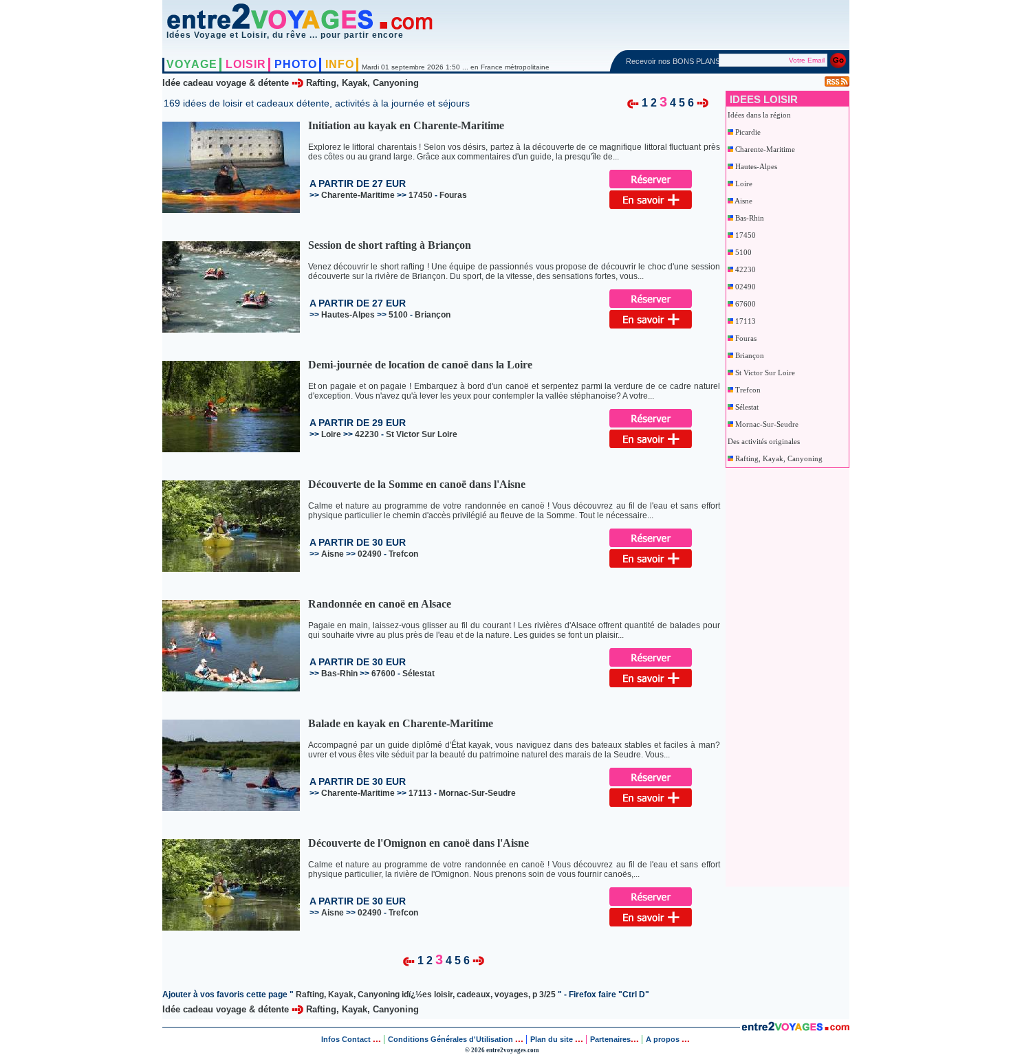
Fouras (746, 338)
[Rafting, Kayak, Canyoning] (633, 102)
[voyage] (795, 1028)
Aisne (743, 201)
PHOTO (295, 64)
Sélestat (747, 407)
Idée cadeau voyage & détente (225, 83)
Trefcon (748, 390)
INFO (339, 64)
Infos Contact (347, 1039)
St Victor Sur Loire (765, 372)
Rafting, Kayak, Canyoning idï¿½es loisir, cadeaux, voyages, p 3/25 (426, 994)
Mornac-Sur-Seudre (766, 424)
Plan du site (551, 1039)
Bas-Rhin (749, 218)
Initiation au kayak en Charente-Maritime (406, 125)
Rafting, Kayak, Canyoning (362, 83)
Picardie (748, 132)
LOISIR (246, 64)
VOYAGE (191, 64)
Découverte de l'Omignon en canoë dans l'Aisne (418, 843)
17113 (745, 321)
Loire (743, 183)
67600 (745, 304)
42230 (745, 269)
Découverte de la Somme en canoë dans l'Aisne (416, 484)
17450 (745, 235)
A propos (664, 1039)
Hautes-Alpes (756, 166)
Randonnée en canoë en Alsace (379, 604)
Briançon (749, 355)
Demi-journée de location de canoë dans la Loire (420, 364)
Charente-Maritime (765, 149)
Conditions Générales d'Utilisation (450, 1039)
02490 (745, 286)
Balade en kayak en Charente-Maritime (400, 723)
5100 (743, 252)
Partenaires (610, 1039)
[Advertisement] (782, 674)
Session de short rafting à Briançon (389, 245)
